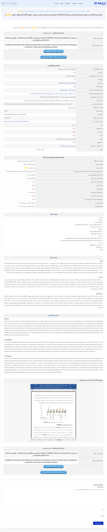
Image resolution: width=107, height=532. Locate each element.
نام (102, 509)
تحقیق (61, 3)
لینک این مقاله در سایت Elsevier (68, 146)
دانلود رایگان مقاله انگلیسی (52, 51)
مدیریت (74, 90)
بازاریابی (66, 94)
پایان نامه (56, 3)
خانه (87, 11)
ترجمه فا (81, 3)
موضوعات (74, 3)
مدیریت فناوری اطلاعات (49, 94)
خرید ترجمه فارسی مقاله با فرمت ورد (53, 57)
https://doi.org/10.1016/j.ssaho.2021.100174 (16, 122)
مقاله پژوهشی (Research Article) (67, 83)
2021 (74, 73)
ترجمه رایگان (67, 3)
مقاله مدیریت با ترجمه (81, 11)
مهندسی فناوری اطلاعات (66, 90)
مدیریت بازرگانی (72, 94)
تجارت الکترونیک (59, 94)
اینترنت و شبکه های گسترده (36, 94)
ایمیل (102, 516)
